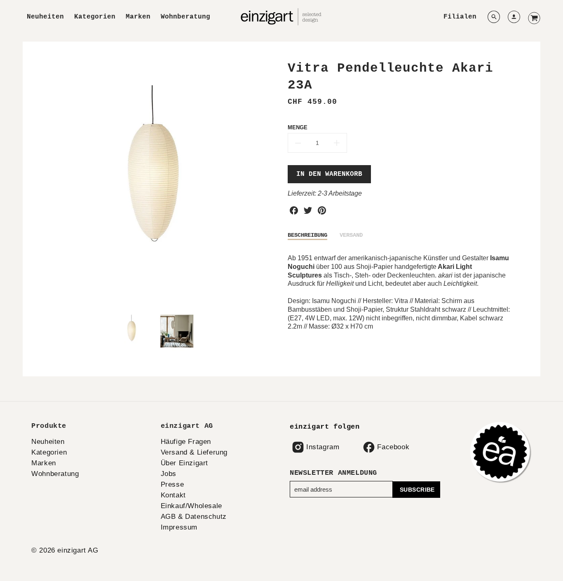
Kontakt (173, 495)
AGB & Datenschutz (194, 516)
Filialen (459, 17)
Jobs (168, 474)
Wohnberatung (185, 17)
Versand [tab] (351, 235)
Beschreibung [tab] (307, 235)
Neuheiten (45, 17)
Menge (297, 127)
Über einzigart (184, 463)
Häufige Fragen (186, 442)
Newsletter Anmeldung (333, 473)
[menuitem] (45, 17)
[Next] (269, 182)
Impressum (179, 527)
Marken (138, 17)
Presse (172, 484)
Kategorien (94, 17)
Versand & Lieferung (194, 452)
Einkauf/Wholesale (191, 506)
